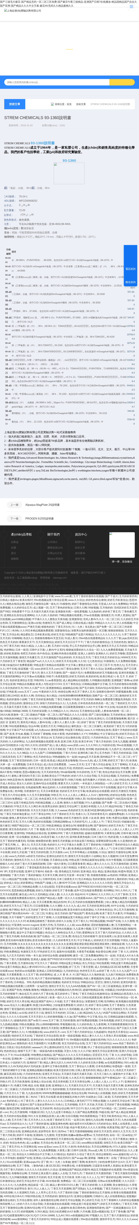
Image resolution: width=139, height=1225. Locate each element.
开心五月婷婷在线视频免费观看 (85, 902)
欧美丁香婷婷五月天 (58, 1119)
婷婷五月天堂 (35, 768)
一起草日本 (78, 1119)
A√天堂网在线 (28, 1146)
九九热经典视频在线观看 (40, 741)
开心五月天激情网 (124, 909)
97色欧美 (11, 691)
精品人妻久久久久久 (98, 863)
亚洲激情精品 (53, 687)
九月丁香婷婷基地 (38, 1123)
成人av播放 (32, 1142)
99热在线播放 (27, 1024)
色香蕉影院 (61, 676)
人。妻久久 (23, 844)
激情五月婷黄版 (61, 840)
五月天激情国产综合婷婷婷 (56, 657)
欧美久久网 (27, 695)
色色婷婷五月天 (9, 821)
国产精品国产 (76, 913)
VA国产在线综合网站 (114, 1012)
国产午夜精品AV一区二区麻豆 (119, 1077)
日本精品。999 (22, 982)
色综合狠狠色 (103, 1154)
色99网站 (108, 890)
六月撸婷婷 (6, 806)
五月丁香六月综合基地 (98, 764)
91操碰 (4, 817)
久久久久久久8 (32, 1169)
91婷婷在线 (108, 745)
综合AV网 (33, 726)
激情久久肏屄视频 (73, 802)
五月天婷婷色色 (50, 772)
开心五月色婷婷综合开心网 (85, 645)
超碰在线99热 (98, 1039)
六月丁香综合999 (40, 814)
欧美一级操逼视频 (70, 1035)
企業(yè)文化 (54, 553)
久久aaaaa (61, 810)
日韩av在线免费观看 (109, 1180)
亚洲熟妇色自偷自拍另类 (87, 1058)
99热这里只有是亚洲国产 (85, 1203)
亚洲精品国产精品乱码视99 (74, 1169)
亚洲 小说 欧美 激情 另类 (97, 817)
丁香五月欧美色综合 (110, 1116)
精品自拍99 (59, 902)
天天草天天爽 (49, 875)
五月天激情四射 (120, 863)
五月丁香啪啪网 (101, 928)
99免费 (124, 768)
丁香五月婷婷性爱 (38, 852)
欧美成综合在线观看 (97, 791)
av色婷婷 (112, 875)
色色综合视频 (87, 829)
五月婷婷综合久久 (17, 1123)
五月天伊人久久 (37, 1119)
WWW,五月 (129, 1177)
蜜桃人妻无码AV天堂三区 (26, 775)
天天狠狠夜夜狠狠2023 (120, 1024)
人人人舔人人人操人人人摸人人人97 (117, 829)
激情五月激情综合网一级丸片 (42, 603)
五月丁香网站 (24, 756)
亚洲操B (38, 1135)
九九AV (60, 1215)
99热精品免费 (30, 886)
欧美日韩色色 (77, 1207)
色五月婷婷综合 (42, 756)
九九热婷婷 (94, 611)
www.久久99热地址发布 (97, 729)
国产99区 (5, 611)
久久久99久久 (93, 745)
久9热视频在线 (34, 1031)
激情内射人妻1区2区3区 (46, 1165)
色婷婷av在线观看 (25, 970)
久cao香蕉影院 (53, 680)
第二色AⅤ (31, 1096)
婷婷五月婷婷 (77, 676)
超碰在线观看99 (94, 833)
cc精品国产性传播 (16, 879)
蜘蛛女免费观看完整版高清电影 (113, 699)
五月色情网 (10, 943)
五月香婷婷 (6, 859)
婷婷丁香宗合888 (98, 1005)
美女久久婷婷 (24, 783)
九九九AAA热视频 (75, 986)
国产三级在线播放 (99, 714)
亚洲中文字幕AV (34, 871)
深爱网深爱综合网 (106, 840)
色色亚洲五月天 (48, 798)
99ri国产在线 (113, 921)
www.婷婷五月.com (54, 1031)
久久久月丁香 (113, 638)
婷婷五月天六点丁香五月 (18, 905)
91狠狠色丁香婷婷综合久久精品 (120, 844)
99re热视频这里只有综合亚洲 (50, 599)
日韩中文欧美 (78, 1150)
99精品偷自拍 (111, 768)
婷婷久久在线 (64, 921)
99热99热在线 (33, 1196)
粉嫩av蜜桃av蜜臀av (80, 1135)
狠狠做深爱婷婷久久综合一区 (82, 649)
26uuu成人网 (95, 1150)
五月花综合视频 (107, 775)
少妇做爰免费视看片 (64, 1005)
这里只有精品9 (49, 1058)
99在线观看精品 (18, 726)
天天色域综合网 (57, 909)
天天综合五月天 (82, 657)
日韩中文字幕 (37, 649)
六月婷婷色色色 (32, 1073)
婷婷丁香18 (87, 722)
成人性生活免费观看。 (56, 764)
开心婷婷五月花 (91, 1200)
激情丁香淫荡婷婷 (14, 1009)
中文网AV (91, 894)
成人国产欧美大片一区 (93, 1009)
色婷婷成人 (13, 1100)
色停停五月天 (87, 970)
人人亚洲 (57, 802)
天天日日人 (12, 1150)
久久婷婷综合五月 (22, 607)
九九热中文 (115, 749)
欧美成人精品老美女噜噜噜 (62, 760)
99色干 (50, 676)
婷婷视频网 (27, 1211)
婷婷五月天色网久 (110, 1203)
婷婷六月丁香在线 (43, 993)
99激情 (17, 772)
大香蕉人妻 (63, 1150)
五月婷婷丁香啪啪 (40, 733)
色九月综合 (88, 963)
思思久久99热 (33, 947)
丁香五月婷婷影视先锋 (108, 722)
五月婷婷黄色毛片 (97, 814)
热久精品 (51, 695)
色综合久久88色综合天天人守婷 (63, 932)
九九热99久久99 (112, 1058)
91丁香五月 (27, 1100)
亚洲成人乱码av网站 (44, 1158)
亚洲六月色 (46, 924)
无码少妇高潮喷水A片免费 (64, 1211)
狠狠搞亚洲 (118, 943)
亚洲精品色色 (29, 1131)
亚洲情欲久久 (59, 1085)
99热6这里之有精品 (70, 963)
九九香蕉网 (99, 1024)
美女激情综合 (120, 1184)
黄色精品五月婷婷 (69, 871)
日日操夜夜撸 (40, 905)
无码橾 (30, 840)
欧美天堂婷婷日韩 (64, 1070)
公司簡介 (52, 542)
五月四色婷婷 (49, 1196)
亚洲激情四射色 (95, 1207)
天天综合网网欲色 (101, 1146)
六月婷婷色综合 (100, 737)
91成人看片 (71, 638)
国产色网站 (79, 1016)
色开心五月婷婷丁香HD (34, 909)
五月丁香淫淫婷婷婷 (20, 760)
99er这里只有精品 (10, 966)
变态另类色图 (60, 1081)
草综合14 (46, 737)
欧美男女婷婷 (50, 806)
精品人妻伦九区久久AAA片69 (60, 1062)
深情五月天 (110, 1142)
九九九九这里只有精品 (58, 1112)
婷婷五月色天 (116, 825)
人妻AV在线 (44, 722)
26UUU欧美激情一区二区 (14, 714)
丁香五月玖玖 (63, 626)
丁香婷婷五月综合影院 (46, 1035)
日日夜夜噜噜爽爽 (116, 718)
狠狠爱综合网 (84, 825)
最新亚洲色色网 (59, 1123)
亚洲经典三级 (85, 752)
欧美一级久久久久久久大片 (65, 997)
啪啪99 (132, 928)
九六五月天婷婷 (15, 955)
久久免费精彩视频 (125, 661)
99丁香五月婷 (11, 645)
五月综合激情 (24, 1200)
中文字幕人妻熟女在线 (78, 665)
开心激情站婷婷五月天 (57, 1047)
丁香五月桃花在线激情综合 (94, 993)
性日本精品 (84, 879)
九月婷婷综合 (70, 970)
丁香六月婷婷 (38, 749)
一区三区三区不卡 (102, 665)
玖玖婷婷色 (83, 772)
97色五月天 (20, 806)
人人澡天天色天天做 (57, 1127)
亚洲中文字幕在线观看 (55, 1066)
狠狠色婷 (22, 1043)
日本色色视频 (106, 1020)
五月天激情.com (59, 852)
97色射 (75, 699)
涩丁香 (44, 1161)
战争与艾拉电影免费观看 (88, 890)
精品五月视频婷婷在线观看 (106, 1169)
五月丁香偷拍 (117, 1005)
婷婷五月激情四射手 (55, 779)
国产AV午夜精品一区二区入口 (17, 1223)
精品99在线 (115, 806)
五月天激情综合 (45, 642)
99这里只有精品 (74, 729)
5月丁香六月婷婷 (13, 1169)
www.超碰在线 (121, 1154)
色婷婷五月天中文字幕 (72, 791)
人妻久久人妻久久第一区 (66, 722)
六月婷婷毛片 (79, 821)
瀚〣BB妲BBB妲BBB (13, 710)
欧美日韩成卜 (107, 676)
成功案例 (80, 553)
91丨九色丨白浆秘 (60, 1161)
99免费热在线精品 (41, 1054)
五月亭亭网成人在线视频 (83, 852)
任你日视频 (71, 1116)
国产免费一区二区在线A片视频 (119, 802)
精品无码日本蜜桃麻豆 (16, 1039)
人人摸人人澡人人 (101, 1081)
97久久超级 (119, 1146)
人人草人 (27, 596)
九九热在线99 (33, 1093)
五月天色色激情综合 (115, 1150)
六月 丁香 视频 (36, 829)
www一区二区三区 (10, 886)
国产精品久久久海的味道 (90, 974)
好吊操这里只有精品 (83, 840)
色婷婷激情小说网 (16, 699)
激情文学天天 (56, 986)
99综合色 (124, 779)
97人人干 (118, 1081)
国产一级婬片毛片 (73, 672)
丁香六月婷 (18, 875)
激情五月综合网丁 (69, 806)
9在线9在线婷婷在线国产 (101, 798)
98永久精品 (27, 645)
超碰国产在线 (24, 1158)
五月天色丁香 (19, 1119)
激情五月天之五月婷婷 (114, 645)
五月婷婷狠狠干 (9, 993)
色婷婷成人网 (130, 749)
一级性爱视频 (79, 611)
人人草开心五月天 (46, 1192)
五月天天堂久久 (37, 1016)
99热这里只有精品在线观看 (49, 665)
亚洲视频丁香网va (121, 680)
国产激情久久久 (15, 1031)
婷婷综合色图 (117, 795)
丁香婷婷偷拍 (33, 875)
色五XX (50, 829)
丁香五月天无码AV (88, 787)
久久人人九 (93, 1177)
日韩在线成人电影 (83, 622)
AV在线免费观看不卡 (56, 1039)
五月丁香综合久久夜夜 (81, 1066)
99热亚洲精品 (54, 825)
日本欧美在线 (42, 634)
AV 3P (3, 871)
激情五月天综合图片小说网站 (84, 856)
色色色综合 (83, 1146)
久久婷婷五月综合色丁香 (121, 1100)
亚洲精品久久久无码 (81, 718)
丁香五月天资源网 (61, 1188)
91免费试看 (53, 1043)
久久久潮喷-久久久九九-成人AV (67, 905)
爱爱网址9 (88, 932)
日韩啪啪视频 (54, 752)
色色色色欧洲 (28, 936)
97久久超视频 (93, 802)
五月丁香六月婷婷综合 (108, 932)
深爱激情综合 (62, 630)
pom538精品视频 (21, 619)
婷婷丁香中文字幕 (94, 917)
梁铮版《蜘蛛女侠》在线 (102, 1158)
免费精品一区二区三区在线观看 (78, 1180)
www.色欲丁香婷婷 (123, 1043)
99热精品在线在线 (36, 833)
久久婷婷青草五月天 (64, 940)
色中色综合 (43, 653)
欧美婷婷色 (92, 676)
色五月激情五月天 (117, 1009)
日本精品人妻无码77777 (77, 1100)
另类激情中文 (31, 791)
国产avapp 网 (79, 1158)
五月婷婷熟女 (118, 714)
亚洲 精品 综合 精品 (92, 871)
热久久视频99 (110, 856)
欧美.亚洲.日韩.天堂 (66, 741)
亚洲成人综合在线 (41, 1081)
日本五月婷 (116, 1089)
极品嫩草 (27, 1005)
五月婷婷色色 (118, 642)
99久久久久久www (126, 1219)
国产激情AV (100, 825)
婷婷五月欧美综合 (117, 599)
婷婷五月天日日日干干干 (69, 642)
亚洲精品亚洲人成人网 (51, 1116)
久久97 (15, 1211)
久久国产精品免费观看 (85, 1112)
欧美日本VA (85, 741)
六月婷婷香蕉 (26, 1089)
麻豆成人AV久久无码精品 (33, 894)
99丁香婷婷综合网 (111, 1177)
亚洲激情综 (75, 619)
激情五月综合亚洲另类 (105, 1051)
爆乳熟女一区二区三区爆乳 (87, 726)
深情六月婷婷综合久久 (52, 703)
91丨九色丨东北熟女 (83, 626)
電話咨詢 (130, 268)
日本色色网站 (103, 1066)
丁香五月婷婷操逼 (121, 752)
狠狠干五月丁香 (27, 1051)
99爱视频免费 (123, 691)
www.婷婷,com (75, 745)
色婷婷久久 (53, 844)
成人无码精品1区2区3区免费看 (112, 966)
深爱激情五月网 (94, 1001)
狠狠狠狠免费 (119, 1047)
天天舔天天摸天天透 (15, 707)
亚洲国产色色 (14, 989)
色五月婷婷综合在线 (73, 1043)
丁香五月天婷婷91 (39, 1219)
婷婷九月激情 (43, 890)
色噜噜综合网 (19, 1173)
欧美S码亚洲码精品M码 (98, 810)
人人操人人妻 (42, 645)
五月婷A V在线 (60, 645)
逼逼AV (24, 1104)
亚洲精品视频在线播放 (39, 1070)
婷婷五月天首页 (103, 1131)
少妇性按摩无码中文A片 (111, 1161)
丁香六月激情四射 (73, 833)
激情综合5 (34, 1058)
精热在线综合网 (15, 603)
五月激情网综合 (18, 622)
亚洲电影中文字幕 (43, 596)
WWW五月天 (128, 657)
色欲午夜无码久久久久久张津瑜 (88, 1127)
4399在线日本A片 (14, 1196)
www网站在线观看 (91, 1142)
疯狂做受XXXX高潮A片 (82, 1123)
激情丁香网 (78, 1161)
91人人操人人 (41, 1188)
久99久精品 (41, 1211)
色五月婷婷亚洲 (35, 1127)
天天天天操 (20, 1077)
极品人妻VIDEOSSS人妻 (36, 966)
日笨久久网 (80, 607)
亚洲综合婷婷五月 (56, 856)
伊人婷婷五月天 (118, 783)
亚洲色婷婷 (37, 1039)
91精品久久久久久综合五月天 (121, 867)
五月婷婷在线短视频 (15, 1116)
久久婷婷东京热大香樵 (90, 1062)
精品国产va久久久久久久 (41, 661)
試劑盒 (15, 542)
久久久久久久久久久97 (13, 921)
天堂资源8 (61, 1135)
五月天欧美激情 (21, 1081)
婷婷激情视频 (55, 1016)
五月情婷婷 (106, 607)
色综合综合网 (78, 1093)
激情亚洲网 (57, 729)
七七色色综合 (94, 661)
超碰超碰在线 (16, 787)
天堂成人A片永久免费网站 (113, 603)
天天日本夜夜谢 (49, 791)
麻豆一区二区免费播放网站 (88, 955)
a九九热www (42, 729)
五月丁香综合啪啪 (29, 1028)
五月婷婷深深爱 (38, 710)
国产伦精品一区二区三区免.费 (54, 936)
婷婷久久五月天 (122, 1131)
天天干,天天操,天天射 (91, 1104)
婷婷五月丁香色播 (62, 890)
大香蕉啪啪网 (83, 1165)
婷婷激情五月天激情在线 (60, 1139)
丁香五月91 (12, 1146)
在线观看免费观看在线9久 (21, 898)
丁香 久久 (114, 1054)
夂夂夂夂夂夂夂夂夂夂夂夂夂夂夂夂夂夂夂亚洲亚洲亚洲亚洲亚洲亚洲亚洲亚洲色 (64, 943)
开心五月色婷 (102, 752)
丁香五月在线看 (47, 1096)
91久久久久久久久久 (118, 1039)
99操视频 (93, 607)
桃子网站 (14, 909)
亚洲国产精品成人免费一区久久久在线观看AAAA (65, 898)
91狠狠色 (65, 603)
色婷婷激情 (99, 879)
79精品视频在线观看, (71, 615)
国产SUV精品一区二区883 (111, 1108)
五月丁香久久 (80, 921)
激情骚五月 (107, 615)
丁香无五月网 (129, 1203)
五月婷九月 (75, 1173)
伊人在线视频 (124, 622)
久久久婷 (41, 615)
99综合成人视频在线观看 (65, 1219)
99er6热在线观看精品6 (91, 638)
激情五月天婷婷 (37, 1177)
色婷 (114, 1093)
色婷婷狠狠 (58, 1089)
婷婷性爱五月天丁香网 (38, 917)
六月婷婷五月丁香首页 (12, 661)
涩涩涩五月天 (100, 1054)
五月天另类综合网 (79, 1081)
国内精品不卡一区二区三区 (115, 756)
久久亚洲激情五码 (10, 848)
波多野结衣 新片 (47, 1131)
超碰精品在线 (70, 687)
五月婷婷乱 (123, 775)
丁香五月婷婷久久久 (114, 1188)
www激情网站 (19, 1219)
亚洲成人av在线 (18, 1012)
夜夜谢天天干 (26, 642)
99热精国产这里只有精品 (79, 634)
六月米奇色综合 (103, 909)
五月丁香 (96, 772)
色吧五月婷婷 (28, 653)
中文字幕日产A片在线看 (20, 729)
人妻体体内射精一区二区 (115, 710)
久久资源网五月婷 (19, 749)
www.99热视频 (59, 966)
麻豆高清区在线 (13, 1073)
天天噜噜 (57, 817)
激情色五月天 (21, 859)
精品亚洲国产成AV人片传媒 (46, 1001)
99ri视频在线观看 (79, 1039)
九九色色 (71, 703)
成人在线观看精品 (115, 1196)
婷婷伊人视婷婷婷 (117, 879)
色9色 (15, 630)
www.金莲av (45, 1146)
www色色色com (93, 768)
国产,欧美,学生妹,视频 (16, 733)
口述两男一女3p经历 (35, 986)
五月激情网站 (122, 924)
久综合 (102, 852)
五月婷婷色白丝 (75, 1089)
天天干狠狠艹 (16, 917)
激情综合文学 (30, 703)
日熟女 (10, 1047)
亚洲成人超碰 (38, 959)
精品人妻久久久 (106, 1070)
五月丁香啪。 (24, 1165)
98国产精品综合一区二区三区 (28, 825)
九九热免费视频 (47, 1150)
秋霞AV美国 (125, 871)
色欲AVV (80, 894)
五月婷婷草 (46, 1108)
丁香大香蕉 (10, 963)
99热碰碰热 (58, 756)
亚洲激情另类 (63, 611)
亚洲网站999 (55, 833)
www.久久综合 (76, 599)
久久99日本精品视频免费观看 (36, 630)
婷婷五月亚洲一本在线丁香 (74, 875)
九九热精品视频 (9, 1024)
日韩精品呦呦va (61, 821)
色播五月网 (20, 1085)
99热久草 (80, 798)
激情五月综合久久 (124, 882)
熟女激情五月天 (25, 978)
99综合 (27, 1139)
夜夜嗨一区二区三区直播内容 (59, 947)
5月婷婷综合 (104, 1123)
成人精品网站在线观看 (75, 680)
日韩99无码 (49, 879)
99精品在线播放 (26, 684)
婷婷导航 (126, 1054)
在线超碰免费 (33, 787)
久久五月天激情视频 (38, 795)
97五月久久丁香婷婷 (46, 963)
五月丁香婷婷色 (92, 844)
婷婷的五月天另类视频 (106, 940)
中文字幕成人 (85, 940)
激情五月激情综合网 (119, 852)
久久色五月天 (76, 1077)
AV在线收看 (52, 1180)
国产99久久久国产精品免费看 (111, 898)
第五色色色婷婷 (18, 829)
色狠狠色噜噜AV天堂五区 (49, 638)
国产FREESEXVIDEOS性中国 (95, 886)
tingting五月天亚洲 (88, 756)
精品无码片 (64, 1158)
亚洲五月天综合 (51, 1073)
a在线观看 (45, 817)
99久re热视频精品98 (76, 1215)
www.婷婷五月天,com (47, 668)
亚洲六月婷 (51, 768)
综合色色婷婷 (23, 1047)
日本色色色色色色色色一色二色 (96, 703)
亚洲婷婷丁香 (34, 1062)
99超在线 (104, 1112)
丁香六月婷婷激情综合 (97, 642)
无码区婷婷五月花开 (125, 607)
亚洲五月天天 (48, 726)
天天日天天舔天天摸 (42, 810)
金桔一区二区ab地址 (121, 1135)
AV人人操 (112, 779)
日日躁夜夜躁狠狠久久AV (77, 707)
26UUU (74, 710)
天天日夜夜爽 (44, 902)
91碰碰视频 (65, 1058)
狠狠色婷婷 (47, 626)
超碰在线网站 (19, 768)
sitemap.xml (59, 577)
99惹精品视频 (43, 802)
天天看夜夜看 (14, 974)
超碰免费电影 (116, 814)
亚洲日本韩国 (88, 806)
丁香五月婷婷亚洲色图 (41, 699)
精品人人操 (29, 902)
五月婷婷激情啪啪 (72, 978)
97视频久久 (96, 1215)
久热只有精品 (68, 867)
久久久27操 (84, 1051)
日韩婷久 (98, 1196)
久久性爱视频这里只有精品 (67, 917)
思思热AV (131, 653)
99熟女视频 (99, 1100)
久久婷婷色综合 (115, 917)
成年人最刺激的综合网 (46, 1200)
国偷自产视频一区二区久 (44, 714)
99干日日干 (76, 1108)
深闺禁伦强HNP (105, 691)
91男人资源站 (122, 615)
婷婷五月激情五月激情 (123, 791)
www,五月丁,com (27, 691)
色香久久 (81, 814)
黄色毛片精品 (28, 722)
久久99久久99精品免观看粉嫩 (45, 707)
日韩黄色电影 (119, 928)
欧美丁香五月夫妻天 (111, 913)
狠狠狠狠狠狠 (93, 1077)
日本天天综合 (34, 764)
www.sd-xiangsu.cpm (13, 1127)
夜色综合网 (92, 913)
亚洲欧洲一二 (19, 1058)
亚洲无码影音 (128, 982)
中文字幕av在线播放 (33, 676)
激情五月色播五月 (29, 657)
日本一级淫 (21, 649)
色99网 (90, 749)
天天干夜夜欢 (120, 1139)
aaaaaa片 (37, 1047)
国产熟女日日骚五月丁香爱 (34, 928)
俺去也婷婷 (48, 787)
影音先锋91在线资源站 (80, 909)
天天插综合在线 (59, 859)
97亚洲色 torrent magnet (25, 924)
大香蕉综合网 (112, 833)
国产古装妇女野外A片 (41, 1104)
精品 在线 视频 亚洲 (39, 1085)
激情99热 (103, 795)
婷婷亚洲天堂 (33, 1009)
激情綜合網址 (49, 1009)
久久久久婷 (67, 894)
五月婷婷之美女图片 (39, 1173)
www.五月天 (77, 764)
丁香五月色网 (11, 936)
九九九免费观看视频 (111, 649)
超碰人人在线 (60, 1173)
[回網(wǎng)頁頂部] (130, 256)
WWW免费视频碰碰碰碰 (56, 1093)
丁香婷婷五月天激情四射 (97, 1173)
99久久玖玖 (31, 745)
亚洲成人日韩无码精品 (49, 970)
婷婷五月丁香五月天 (97, 1089)
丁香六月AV (69, 752)
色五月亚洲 (54, 1177)
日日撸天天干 (43, 1089)
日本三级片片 (99, 836)
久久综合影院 (46, 886)
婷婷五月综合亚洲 (125, 1020)
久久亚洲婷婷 (125, 840)
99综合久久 (34, 879)
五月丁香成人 (117, 737)
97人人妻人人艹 (102, 848)
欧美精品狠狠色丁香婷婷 (41, 921)
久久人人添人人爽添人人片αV (80, 795)
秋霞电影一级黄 (121, 1066)
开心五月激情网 (18, 1112)
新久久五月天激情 (51, 672)
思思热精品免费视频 (23, 890)
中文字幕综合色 (109, 733)
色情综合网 (64, 691)
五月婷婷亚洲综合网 (98, 905)
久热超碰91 (100, 1031)
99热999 (38, 680)
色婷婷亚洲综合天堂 (21, 680)
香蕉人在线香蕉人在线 (125, 1123)
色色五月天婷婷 (9, 642)
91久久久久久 (7, 752)
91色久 (59, 1104)
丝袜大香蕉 (58, 733)
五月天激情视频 (9, 657)
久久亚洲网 (105, 1184)
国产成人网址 (64, 622)
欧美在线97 (26, 599)
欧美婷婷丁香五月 (114, 726)
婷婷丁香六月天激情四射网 (30, 863)
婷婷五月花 (57, 634)
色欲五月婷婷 (46, 848)
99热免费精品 (11, 951)
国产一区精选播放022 (118, 1207)
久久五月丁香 (30, 974)
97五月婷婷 (87, 699)
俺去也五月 (25, 993)
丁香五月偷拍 (62, 699)
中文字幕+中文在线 (104, 707)
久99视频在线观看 (100, 680)
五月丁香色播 (118, 1211)
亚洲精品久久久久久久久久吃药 (94, 882)
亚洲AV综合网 (32, 1207)
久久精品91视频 (128, 836)
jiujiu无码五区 (129, 638)
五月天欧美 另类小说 (73, 1177)
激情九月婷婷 (111, 982)
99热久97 (5, 1081)
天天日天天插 (38, 844)
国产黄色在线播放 (61, 928)
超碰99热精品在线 (93, 989)
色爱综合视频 (119, 817)
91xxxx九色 (85, 760)
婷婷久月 (82, 1005)
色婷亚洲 (113, 836)
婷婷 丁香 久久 (120, 951)
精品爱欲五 (27, 634)
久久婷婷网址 (16, 741)
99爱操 (123, 875)
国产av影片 (34, 1020)
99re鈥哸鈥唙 (67, 772)
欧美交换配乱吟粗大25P (70, 1096)
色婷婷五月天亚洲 (57, 1077)
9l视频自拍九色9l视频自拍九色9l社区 (61, 989)
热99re (62, 1131)
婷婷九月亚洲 (19, 852)
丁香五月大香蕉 (75, 749)
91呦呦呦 (17, 638)
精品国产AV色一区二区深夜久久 (93, 1139)
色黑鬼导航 (113, 1127)
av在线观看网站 (114, 1062)
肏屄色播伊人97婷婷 (93, 779)
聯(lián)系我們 (55, 558)
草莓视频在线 (67, 1024)
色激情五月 (48, 622)
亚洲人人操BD (86, 653)
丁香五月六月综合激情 (12, 795)
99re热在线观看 (89, 1219)
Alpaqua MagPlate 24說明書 (42, 504)
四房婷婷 (78, 768)
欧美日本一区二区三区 (67, 1142)
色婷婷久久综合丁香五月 (81, 1154)
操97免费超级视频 (87, 1020)
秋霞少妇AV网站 (42, 1005)
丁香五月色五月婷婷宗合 (106, 657)
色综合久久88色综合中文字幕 (33, 1154)
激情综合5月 (66, 1196)
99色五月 (56, 795)
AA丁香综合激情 (69, 668)
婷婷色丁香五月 (111, 611)
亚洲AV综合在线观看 (45, 783)
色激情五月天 (28, 951)
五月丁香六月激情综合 (116, 1215)
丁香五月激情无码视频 (125, 1173)
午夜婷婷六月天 (48, 691)
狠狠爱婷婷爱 (43, 840)
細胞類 (15, 558)
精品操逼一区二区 (38, 1184)
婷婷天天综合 (127, 733)
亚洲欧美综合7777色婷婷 (56, 775)
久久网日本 (34, 806)
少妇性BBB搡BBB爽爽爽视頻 (74, 695)
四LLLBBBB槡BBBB (47, 1024)
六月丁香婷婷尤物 (67, 1192)
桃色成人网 (94, 1028)
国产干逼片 (111, 596)
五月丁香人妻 (62, 848)
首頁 (69, 104)
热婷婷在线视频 (42, 821)
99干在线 (11, 668)
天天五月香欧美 (56, 749)
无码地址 (40, 695)
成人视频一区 (40, 607)
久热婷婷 (52, 615)
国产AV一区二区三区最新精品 (104, 986)
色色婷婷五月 (75, 810)
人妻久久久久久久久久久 (49, 1100)
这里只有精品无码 (23, 802)
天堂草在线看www (66, 886)
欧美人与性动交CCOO (49, 684)
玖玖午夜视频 (113, 859)
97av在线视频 (92, 615)
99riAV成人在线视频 (99, 1093)
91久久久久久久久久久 (107, 634)
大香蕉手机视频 (85, 951)
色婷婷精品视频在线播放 (46, 982)
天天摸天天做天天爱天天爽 (108, 1085)
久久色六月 (62, 836)
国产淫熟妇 (79, 1188)
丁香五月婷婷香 (88, 1184)
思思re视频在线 (31, 772)
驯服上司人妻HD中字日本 (60, 882)
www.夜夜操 (83, 924)
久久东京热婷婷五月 (11, 687)
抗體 (13, 547)
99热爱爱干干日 (21, 611)
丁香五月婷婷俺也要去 (16, 814)
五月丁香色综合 (72, 684)
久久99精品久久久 (58, 710)
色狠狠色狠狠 (98, 875)
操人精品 (61, 745)
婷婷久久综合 (50, 1169)
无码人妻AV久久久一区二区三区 (101, 619)
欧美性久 (99, 718)
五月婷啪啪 (71, 1104)
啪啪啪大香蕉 (7, 932)
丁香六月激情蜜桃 (19, 959)
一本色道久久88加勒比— (94, 783)
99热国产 (40, 882)
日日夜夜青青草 (76, 863)
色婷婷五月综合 (70, 982)
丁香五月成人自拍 (114, 947)
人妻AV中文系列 (55, 649)
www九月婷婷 (17, 856)
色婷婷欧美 (101, 749)
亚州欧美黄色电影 (80, 836)
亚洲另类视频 (126, 672)
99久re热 (129, 1062)
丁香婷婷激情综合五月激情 (94, 1192)
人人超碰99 (62, 1207)
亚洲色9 (133, 817)
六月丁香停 (121, 894)
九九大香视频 (94, 1188)
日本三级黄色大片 (67, 879)
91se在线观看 (22, 1054)
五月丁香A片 (129, 1058)
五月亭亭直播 (78, 1047)
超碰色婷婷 (20, 1020)
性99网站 (109, 1001)
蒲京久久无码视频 (69, 1009)
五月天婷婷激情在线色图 (123, 684)
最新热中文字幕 (122, 1073)
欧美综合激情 (16, 1096)
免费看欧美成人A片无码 (73, 1028)
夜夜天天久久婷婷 (68, 783)
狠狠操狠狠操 (115, 630)
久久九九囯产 (124, 970)
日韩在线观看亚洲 (92, 997)
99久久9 (32, 1116)
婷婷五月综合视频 (70, 1200)
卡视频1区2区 (36, 1112)
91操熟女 (91, 1096)
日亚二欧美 (103, 1096)
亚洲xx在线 (34, 622)
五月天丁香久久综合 (91, 668)
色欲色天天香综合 (118, 1031)
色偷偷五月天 (112, 1119)
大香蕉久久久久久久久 (90, 867)
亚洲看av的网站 (114, 668)
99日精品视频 (97, 921)
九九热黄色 (20, 1184)
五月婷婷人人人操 (64, 924)
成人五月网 (100, 760)
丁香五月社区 (112, 821)
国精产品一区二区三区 (105, 695)
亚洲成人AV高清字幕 (42, 836)
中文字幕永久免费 (71, 844)
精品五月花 (65, 768)
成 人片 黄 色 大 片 (64, 974)
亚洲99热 (19, 833)
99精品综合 (63, 726)
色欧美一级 (51, 871)
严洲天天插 (33, 626)
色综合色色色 (17, 1142)
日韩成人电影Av (9, 599)
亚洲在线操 (110, 871)
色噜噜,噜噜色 (31, 989)
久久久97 (102, 806)
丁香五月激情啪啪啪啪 (79, 1131)
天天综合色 (47, 1142)
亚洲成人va (89, 959)
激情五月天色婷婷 (55, 1012)
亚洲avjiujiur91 (31, 1161)
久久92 (82, 661)
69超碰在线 (128, 821)
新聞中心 (80, 542)
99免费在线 (68, 1165)
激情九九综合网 (94, 1119)
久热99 (72, 1146)
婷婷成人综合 (11, 882)
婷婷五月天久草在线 (18, 1001)
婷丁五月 (74, 966)
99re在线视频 (124, 745)
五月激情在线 (25, 963)
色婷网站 (9, 649)
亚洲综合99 (69, 825)
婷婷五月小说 (36, 1012)
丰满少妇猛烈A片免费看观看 (16, 665)
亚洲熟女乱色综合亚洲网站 (19, 615)
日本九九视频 (120, 741)
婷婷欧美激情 (11, 653)
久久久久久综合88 (16, 1016)
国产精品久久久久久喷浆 (73, 714)
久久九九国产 (37, 752)
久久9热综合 (58, 1154)
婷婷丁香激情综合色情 (84, 603)
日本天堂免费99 (128, 856)
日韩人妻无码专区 (85, 1070)
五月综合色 (12, 634)
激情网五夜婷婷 (34, 779)
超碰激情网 (65, 955)
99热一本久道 (33, 955)
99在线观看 (102, 963)
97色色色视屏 (66, 798)
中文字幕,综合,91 (97, 1016)
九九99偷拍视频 (18, 1177)
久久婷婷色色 (84, 1024)
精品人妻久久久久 (92, 1035)
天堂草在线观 (16, 871)
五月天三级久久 (103, 1073)
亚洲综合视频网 (83, 1196)
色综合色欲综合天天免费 (116, 772)
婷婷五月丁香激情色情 (16, 810)
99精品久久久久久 (105, 622)
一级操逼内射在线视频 (50, 1051)
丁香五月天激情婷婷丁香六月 (22, 672)
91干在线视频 (108, 787)
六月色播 (85, 1211)
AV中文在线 (117, 905)
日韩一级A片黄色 (56, 863)
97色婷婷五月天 (46, 951)
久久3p (68, 1016)
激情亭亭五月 (107, 1219)
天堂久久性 (70, 1051)
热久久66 (90, 1108)
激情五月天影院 (50, 1028)
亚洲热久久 (102, 653)
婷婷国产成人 (46, 745)
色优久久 (28, 638)
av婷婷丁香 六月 (105, 970)
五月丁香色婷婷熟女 (61, 607)
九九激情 (49, 1135)
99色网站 (93, 733)
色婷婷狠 (102, 959)
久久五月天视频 (39, 859)
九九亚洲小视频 (82, 928)
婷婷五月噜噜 (117, 653)
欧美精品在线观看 (82, 848)
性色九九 (119, 665)
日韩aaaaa (38, 1139)
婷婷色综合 (109, 1028)
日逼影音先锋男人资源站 (106, 1165)
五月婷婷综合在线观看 (89, 947)
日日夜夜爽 (6, 833)
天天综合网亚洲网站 (67, 829)
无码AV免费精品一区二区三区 (21, 798)
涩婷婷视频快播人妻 (102, 924)
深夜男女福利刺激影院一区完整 (89, 630)
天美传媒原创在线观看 (57, 1203)
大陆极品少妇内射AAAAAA (120, 989)
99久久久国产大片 (34, 687)
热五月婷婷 (61, 913)
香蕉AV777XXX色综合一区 (118, 997)
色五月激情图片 (37, 1043)
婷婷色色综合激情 (96, 599)
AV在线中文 (35, 718)
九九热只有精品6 (115, 974)
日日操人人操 (74, 1012)
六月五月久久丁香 (14, 1093)
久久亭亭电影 (7, 1158)
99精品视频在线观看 (11, 986)
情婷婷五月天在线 (22, 1035)
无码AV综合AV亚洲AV (107, 687)
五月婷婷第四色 (128, 596)
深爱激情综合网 (29, 1108)
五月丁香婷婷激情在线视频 (88, 596)
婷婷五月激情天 (72, 817)
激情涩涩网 (12, 1108)
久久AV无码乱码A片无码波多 (24, 1066)
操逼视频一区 (25, 668)
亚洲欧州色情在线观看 (64, 653)
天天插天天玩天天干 (79, 1085)
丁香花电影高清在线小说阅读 (43, 867)
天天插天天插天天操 (42, 611)
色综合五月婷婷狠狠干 (85, 936)
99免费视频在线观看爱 (56, 718)
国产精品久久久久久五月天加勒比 (72, 1054)
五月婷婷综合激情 (10, 596)
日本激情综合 (7, 1180)
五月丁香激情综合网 (11, 1207)
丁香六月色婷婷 (102, 741)
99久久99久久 (123, 890)
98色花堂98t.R (15, 779)
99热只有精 (74, 779)
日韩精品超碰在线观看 (120, 1016)
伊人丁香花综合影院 (98, 1047)
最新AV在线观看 (66, 951)
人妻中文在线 (29, 848)
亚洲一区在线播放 (19, 836)
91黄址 (50, 913)
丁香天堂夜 (87, 966)
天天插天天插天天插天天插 (77, 1073)
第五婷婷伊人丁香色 (66, 993)
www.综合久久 (12, 1005)
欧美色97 (91, 1161)
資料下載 (80, 558)
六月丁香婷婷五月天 (62, 814)
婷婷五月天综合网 (66, 661)
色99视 (19, 791)
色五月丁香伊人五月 (83, 691)
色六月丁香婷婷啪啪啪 (47, 978)
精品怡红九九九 (92, 1012)
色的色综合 (10, 1051)
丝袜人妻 (54, 894)
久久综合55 (131, 814)
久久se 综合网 (29, 1150)
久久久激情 (128, 921)
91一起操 (72, 756)
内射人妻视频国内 (93, 978)
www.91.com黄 (63, 596)
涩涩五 (86, 737)
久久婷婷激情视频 (66, 787)
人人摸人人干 (96, 821)
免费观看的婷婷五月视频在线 (100, 672)
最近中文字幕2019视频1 (30, 932)
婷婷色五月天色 (37, 1077)
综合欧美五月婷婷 (126, 707)
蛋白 (13, 553)
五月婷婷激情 (67, 1020)
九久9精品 (22, 752)
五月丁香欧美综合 (73, 1001)
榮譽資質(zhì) (55, 547)
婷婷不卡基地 (24, 1135)
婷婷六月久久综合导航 (84, 775)
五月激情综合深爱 (90, 710)
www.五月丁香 (50, 1020)
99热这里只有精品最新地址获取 (87, 859)
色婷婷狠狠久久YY (76, 733)
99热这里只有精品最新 (123, 963)
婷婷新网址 (27, 882)
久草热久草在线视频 (114, 1035)
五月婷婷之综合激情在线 (67, 737)
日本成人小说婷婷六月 (12, 1062)
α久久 (133, 1154)
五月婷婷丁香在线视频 (117, 1104)
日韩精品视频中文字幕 (94, 684)
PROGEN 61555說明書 (39, 518)
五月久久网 (25, 821)
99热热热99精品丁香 (15, 718)
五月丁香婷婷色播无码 (12, 840)
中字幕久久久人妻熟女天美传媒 (50, 619)
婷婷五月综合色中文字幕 (31, 1180)
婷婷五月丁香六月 (118, 760)
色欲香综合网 (103, 951)
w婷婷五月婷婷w (35, 856)
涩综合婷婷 (15, 703)
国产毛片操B (86, 687)
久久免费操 (18, 947)
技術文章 (14, 104)
